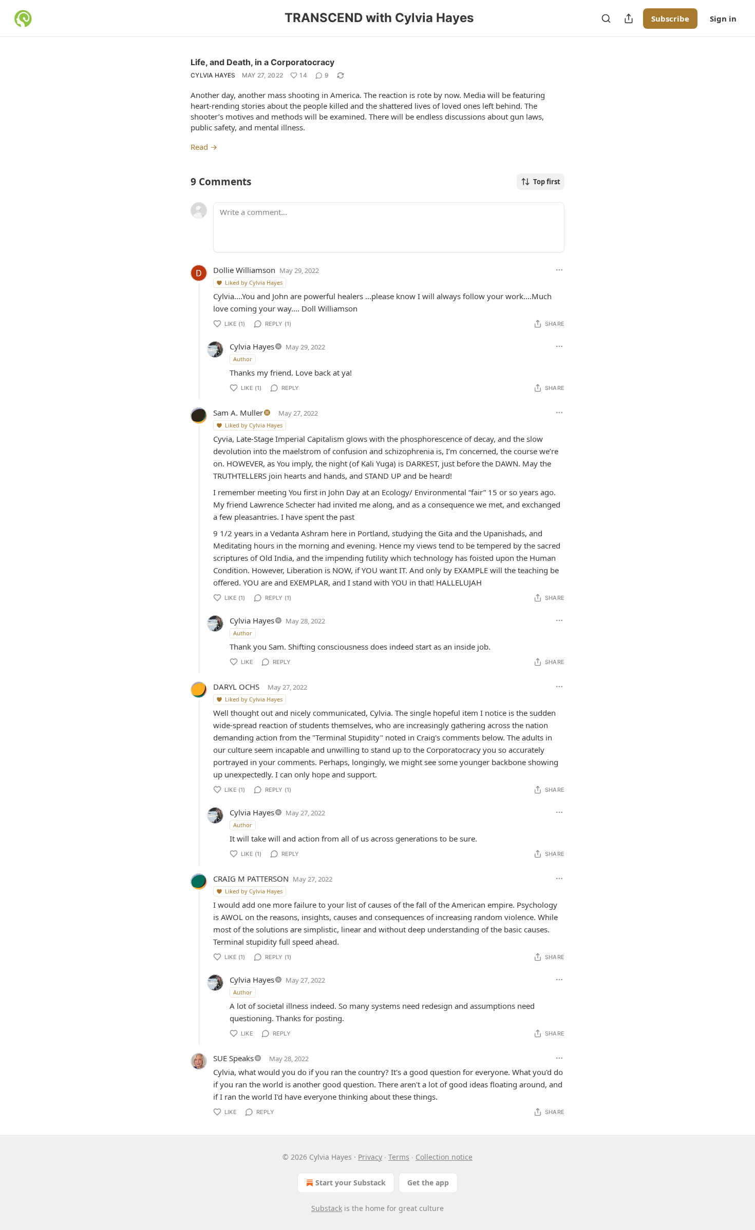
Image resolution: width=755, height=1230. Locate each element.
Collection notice (444, 1157)
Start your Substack (350, 1182)
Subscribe (670, 18)
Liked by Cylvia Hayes (253, 282)
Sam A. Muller (238, 412)
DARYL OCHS (236, 686)
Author (242, 359)
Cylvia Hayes (213, 75)
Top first (546, 181)
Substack (326, 1208)
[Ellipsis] (559, 270)
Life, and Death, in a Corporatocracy (262, 62)
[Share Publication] (628, 18)
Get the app (428, 1182)
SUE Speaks (233, 1058)
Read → (204, 147)
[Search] (606, 18)
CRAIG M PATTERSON (251, 878)
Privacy (370, 1157)
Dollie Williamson (244, 270)
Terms (398, 1157)
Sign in (723, 18)
